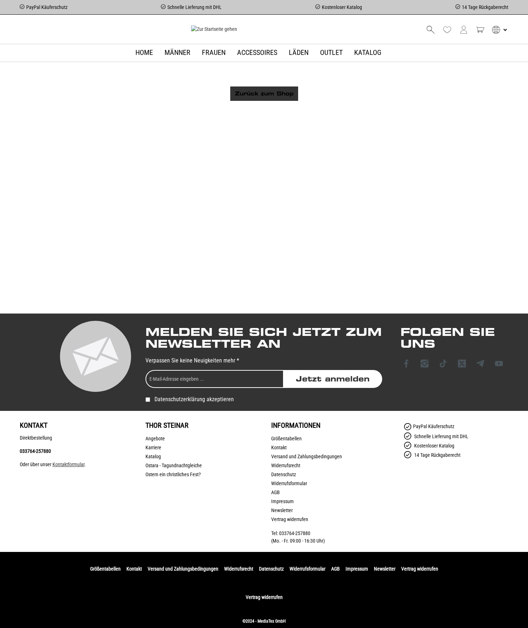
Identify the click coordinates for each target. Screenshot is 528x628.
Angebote (155, 438)
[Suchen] (430, 30)
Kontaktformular (68, 464)
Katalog (153, 456)
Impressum (282, 501)
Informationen (295, 425)
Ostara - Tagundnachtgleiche (173, 465)
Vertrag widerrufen (289, 519)
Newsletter (282, 510)
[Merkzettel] (447, 30)
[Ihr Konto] (463, 30)
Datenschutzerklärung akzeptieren (194, 399)
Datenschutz (283, 474)
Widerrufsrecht (285, 465)
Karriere (153, 447)
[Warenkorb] (480, 30)
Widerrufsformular (289, 483)
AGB (275, 492)
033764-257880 (35, 451)
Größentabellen (286, 438)
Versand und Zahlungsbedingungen (306, 456)
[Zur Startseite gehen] (214, 29)
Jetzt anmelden (333, 379)
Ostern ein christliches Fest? (173, 474)
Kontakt (279, 447)
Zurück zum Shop (264, 94)
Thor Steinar (167, 425)
